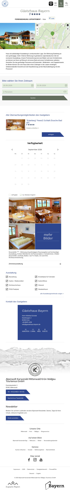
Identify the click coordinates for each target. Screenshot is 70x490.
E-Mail (33, 331)
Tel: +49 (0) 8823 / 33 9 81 (16, 392)
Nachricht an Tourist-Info (15, 398)
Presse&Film (53, 469)
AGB (23, 469)
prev (32, 33)
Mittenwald (24, 431)
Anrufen (25, 331)
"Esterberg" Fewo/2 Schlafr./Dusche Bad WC (44, 121)
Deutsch (31, 473)
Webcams (32, 440)
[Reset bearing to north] (37, 34)
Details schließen (32, 128)
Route (45, 331)
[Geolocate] (67, 28)
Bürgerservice (45, 431)
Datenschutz (30, 469)
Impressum (16, 469)
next (32, 38)
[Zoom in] (37, 28)
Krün (30, 431)
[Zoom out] (37, 31)
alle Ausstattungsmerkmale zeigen (51, 293)
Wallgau (36, 431)
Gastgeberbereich (42, 469)
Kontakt (30, 449)
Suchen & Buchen (20, 449)
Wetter (39, 440)
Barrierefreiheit (50, 449)
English (38, 473)
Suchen (32, 98)
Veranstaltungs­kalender (50, 440)
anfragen (51, 134)
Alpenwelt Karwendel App (20, 440)
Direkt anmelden (13, 418)
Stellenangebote (39, 449)
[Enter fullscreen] (37, 25)
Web (39, 331)
